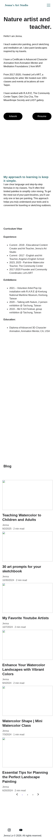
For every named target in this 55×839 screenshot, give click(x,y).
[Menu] (48, 5)
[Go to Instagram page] (9, 830)
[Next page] (38, 794)
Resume (42, 116)
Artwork (13, 116)
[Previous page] (17, 794)
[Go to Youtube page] (20, 830)
